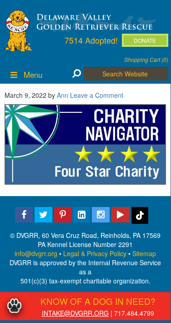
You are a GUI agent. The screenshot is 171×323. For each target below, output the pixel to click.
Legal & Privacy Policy (94, 253)
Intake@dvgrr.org (75, 313)
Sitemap (144, 253)
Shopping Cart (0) (146, 59)
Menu (33, 74)
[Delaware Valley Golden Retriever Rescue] (94, 20)
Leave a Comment (96, 95)
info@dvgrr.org (36, 253)
